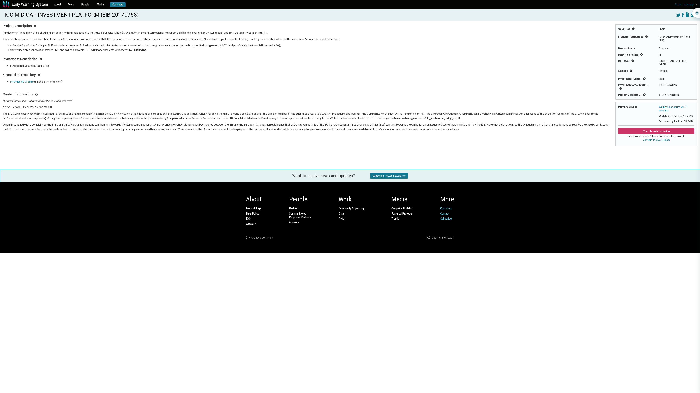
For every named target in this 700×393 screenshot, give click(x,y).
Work (71, 4)
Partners (294, 208)
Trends (395, 218)
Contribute (117, 4)
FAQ (248, 218)
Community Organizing (351, 208)
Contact (444, 213)
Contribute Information (656, 131)
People (85, 4)
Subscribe (446, 218)
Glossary (251, 223)
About (57, 4)
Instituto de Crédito (22, 81)
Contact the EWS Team (656, 139)
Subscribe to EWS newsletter (389, 175)
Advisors (294, 222)
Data (341, 213)
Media (100, 4)
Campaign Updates (402, 208)
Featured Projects (401, 213)
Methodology (253, 208)
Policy (342, 218)
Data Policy (252, 213)
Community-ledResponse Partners (300, 215)
